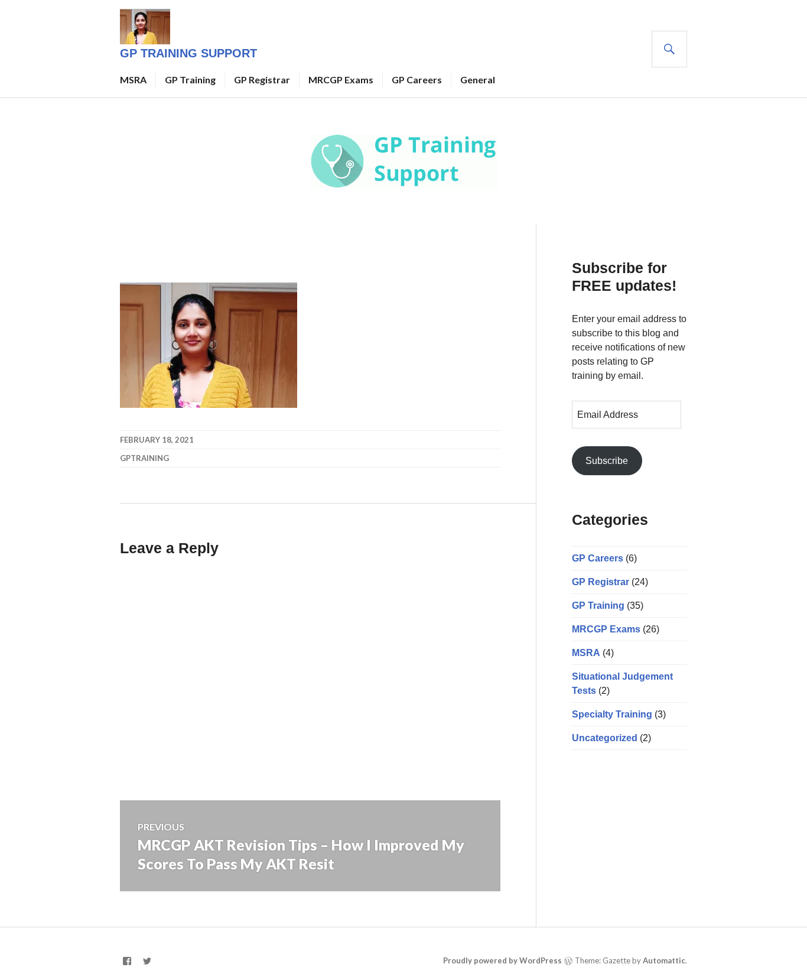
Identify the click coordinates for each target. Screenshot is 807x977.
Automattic (664, 960)
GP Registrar (262, 79)
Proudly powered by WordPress (502, 960)
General (477, 79)
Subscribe (606, 461)
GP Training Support (188, 53)
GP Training (190, 79)
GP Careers (417, 79)
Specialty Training (612, 714)
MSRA (133, 79)
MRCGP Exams (340, 79)
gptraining (144, 458)
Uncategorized (604, 738)
